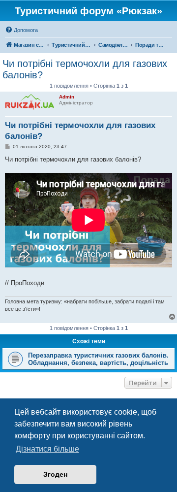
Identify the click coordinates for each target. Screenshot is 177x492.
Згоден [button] (55, 474)
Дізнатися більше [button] (47, 449)
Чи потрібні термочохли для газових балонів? (84, 69)
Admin (66, 96)
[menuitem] (21, 30)
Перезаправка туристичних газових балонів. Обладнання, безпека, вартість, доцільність (98, 359)
